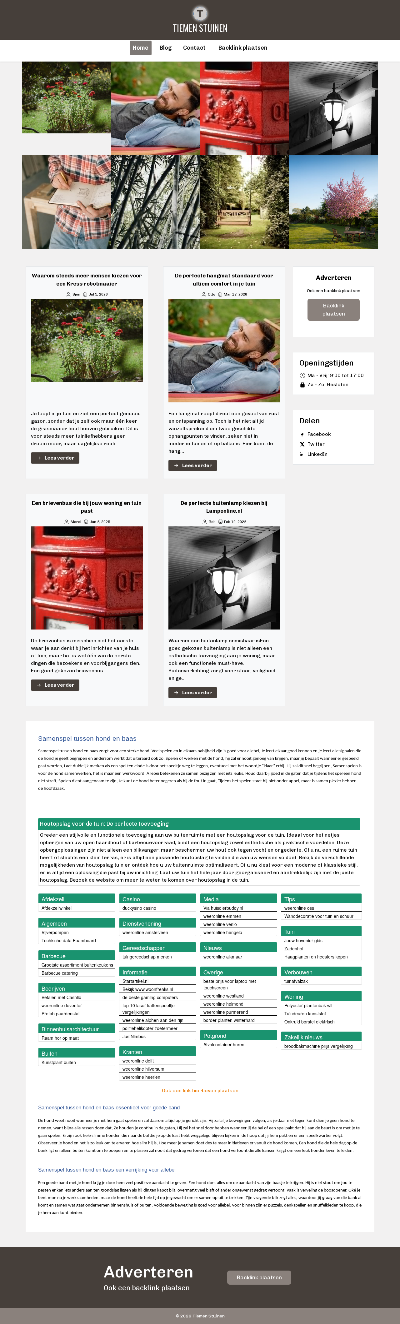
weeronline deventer (62, 1005)
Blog (166, 47)
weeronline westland (223, 996)
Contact (194, 47)
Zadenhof (293, 948)
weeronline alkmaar (222, 956)
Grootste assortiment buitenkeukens (77, 965)
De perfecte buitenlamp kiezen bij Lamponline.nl (334, 108)
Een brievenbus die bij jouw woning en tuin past (245, 108)
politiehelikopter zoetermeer (150, 1028)
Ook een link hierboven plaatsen (200, 1090)
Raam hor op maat (60, 1038)
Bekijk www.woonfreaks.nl (147, 989)
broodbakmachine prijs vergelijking (318, 1046)
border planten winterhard (229, 1020)
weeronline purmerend (225, 1012)
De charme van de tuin (244, 202)
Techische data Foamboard (69, 940)
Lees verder (59, 458)
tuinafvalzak (296, 981)
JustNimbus (134, 1036)
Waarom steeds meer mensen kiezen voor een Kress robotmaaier (66, 108)
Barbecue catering (60, 973)
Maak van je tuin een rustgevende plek (155, 202)
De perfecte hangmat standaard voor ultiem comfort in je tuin (155, 108)
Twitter (316, 444)
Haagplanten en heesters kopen (316, 956)
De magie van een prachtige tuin (334, 202)
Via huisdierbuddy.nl (223, 908)
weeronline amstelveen (145, 932)
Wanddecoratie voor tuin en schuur (318, 916)
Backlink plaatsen (333, 309)
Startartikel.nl (135, 981)
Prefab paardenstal (60, 1013)
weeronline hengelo (222, 932)
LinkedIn (318, 454)
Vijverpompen (55, 932)
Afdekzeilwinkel (57, 908)
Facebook (319, 434)
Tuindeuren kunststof (305, 1013)
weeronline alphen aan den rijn (152, 1020)
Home (140, 47)
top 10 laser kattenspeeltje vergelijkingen (148, 1008)
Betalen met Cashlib (61, 997)
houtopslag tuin (104, 865)
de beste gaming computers (150, 997)
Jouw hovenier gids (303, 940)
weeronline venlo (220, 924)
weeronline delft (138, 1061)
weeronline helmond (223, 1004)
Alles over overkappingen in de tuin (66, 202)
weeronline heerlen (141, 1077)
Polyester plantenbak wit (308, 1005)
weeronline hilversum (143, 1069)
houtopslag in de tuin (223, 880)
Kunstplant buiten (59, 1062)
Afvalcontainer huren (223, 1044)
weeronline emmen (222, 916)
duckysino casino (139, 908)
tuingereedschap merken (147, 956)
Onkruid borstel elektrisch (309, 1021)
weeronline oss (299, 908)
